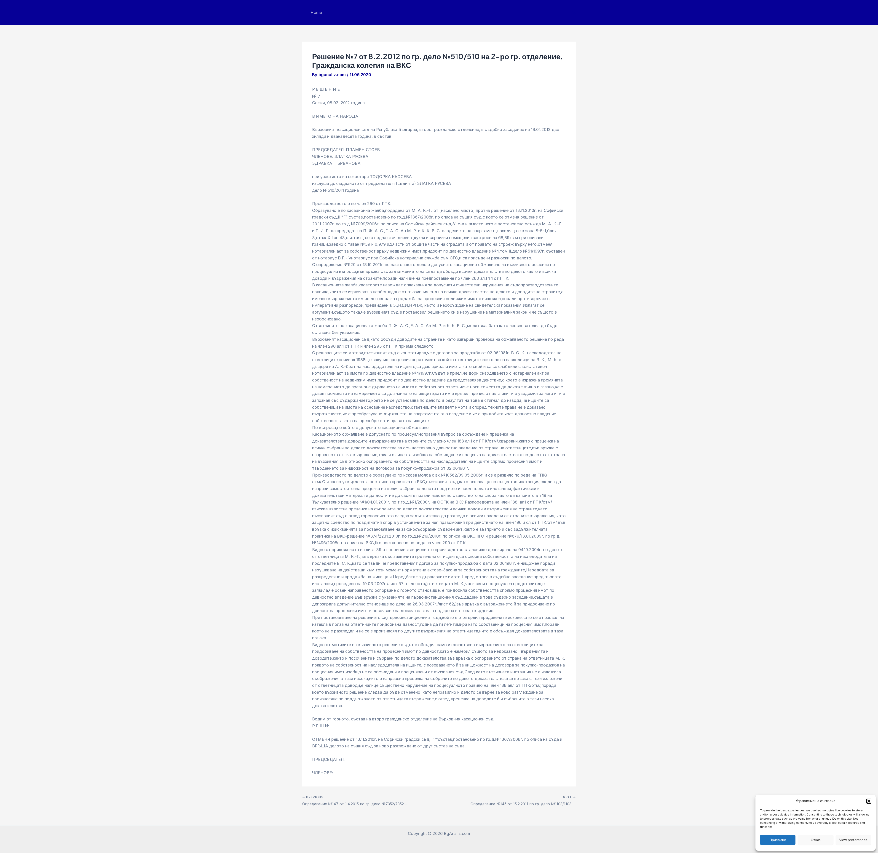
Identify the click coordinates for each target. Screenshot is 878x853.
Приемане (777, 840)
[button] (869, 801)
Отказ (816, 840)
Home (316, 12)
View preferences (853, 840)
